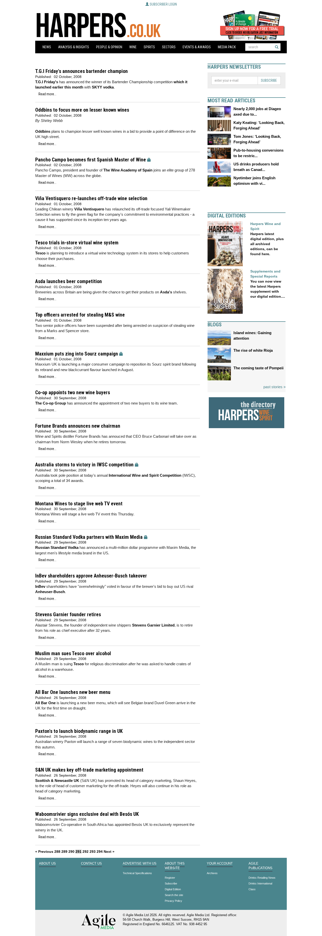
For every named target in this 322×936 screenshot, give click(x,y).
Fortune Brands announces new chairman (77, 426)
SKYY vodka (103, 87)
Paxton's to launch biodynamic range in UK (79, 731)
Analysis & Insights (73, 47)
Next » (109, 852)
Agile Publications (260, 866)
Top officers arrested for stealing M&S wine (80, 315)
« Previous (44, 852)
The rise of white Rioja (253, 350)
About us (47, 863)
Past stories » (274, 387)
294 (100, 852)
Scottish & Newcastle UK (57, 780)
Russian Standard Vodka (56, 547)
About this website (175, 866)
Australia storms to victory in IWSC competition (84, 465)
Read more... (47, 94)
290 (71, 852)
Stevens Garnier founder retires (68, 614)
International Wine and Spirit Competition (145, 475)
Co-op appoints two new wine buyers (72, 392)
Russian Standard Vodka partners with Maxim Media (89, 537)
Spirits (149, 47)
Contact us (91, 863)
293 (93, 852)
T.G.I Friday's (46, 82)
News (47, 47)
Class (252, 889)
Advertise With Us (139, 863)
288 (57, 852)
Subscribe (269, 80)
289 (64, 852)
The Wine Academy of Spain (127, 170)
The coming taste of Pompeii (258, 368)
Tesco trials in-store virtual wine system (76, 243)
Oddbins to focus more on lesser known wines (82, 110)
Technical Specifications (137, 873)
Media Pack (227, 47)
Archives (212, 873)
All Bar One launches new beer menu (72, 692)
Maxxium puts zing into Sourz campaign (76, 354)
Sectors (169, 47)
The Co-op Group (50, 403)
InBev (40, 586)
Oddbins (42, 131)
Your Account (220, 863)
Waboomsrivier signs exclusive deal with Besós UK (87, 814)
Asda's (166, 292)
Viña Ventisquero (89, 209)
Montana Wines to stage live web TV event (79, 504)
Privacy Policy (173, 900)
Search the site (174, 895)
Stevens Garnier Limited (153, 625)
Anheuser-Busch (50, 592)
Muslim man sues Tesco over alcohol (73, 653)
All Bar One (46, 703)
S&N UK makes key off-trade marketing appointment (89, 770)
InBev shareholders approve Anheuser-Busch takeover (91, 576)
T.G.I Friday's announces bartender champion (81, 71)
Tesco (40, 253)
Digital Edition (173, 889)
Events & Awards (197, 47)
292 (86, 852)
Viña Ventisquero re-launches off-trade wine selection (91, 198)
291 (78, 852)
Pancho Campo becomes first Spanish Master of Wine (90, 160)
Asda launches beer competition (68, 281)
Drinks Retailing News (262, 877)
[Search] (276, 47)
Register (170, 877)
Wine (133, 47)
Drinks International (260, 883)
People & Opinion (109, 47)
